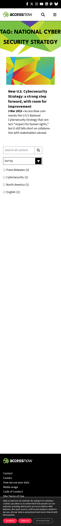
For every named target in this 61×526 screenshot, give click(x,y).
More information (43, 520)
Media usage (10, 487)
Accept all (10, 520)
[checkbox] (30, 170)
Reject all (25, 520)
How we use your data (16, 482)
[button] (22, 161)
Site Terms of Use (13, 496)
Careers (7, 478)
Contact (8, 473)
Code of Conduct (13, 492)
